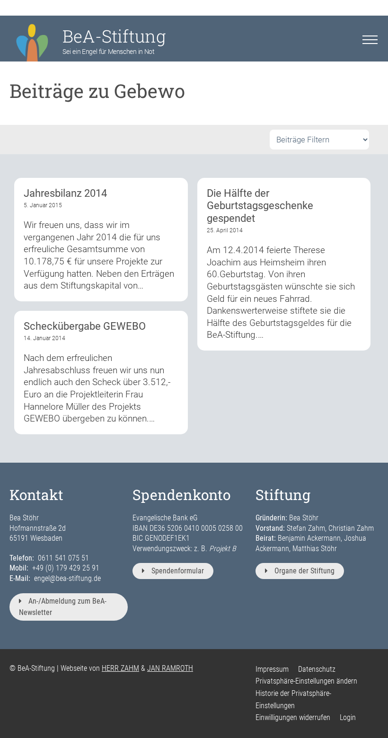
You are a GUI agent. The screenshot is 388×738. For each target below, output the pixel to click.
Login (348, 717)
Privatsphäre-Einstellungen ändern (306, 680)
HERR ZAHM (120, 668)
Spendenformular (177, 570)
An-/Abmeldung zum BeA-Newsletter (62, 607)
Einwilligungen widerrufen (293, 717)
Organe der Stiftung (304, 570)
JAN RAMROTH (170, 668)
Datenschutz (316, 669)
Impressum (272, 669)
